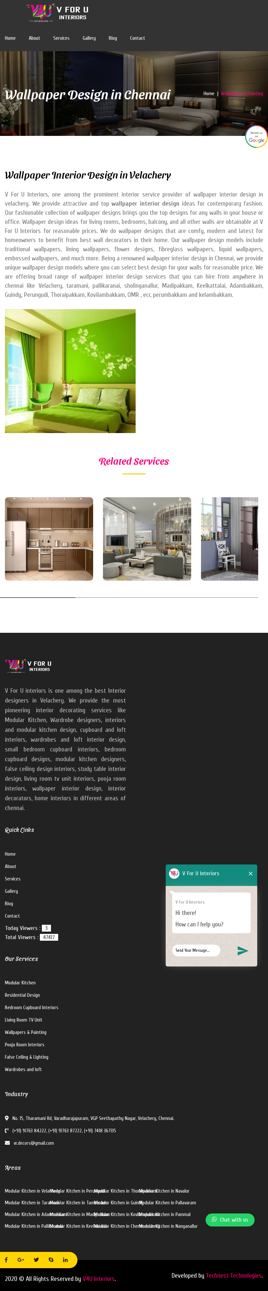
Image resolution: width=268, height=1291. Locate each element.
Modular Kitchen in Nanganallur (168, 1226)
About (34, 38)
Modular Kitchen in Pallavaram (167, 1203)
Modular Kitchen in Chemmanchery (127, 1226)
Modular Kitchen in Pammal (165, 1214)
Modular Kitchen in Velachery (32, 1191)
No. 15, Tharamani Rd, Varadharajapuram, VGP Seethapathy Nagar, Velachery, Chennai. (92, 1118)
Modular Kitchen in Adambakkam (36, 1214)
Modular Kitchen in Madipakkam (80, 1214)
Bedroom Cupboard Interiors (32, 1007)
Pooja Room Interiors (24, 1045)
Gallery (89, 38)
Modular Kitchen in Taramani (32, 1203)
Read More (30, 558)
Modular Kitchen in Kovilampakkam (126, 1214)
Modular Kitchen (20, 983)
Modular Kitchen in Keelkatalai (78, 1226)
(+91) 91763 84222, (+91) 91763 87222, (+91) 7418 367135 (63, 1131)
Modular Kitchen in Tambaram (78, 1203)
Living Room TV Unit (23, 1020)
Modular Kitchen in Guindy (118, 1203)
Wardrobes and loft (23, 1069)
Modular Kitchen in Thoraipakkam (125, 1191)
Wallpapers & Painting (25, 1032)
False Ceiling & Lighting (26, 1057)
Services (61, 38)
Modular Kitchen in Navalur (164, 1191)
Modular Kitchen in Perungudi (77, 1191)
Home (10, 38)
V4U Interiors (99, 1279)
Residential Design (22, 995)
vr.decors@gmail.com (33, 1143)
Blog (113, 38)
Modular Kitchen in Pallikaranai (34, 1226)
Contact (137, 38)
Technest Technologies (234, 1275)
